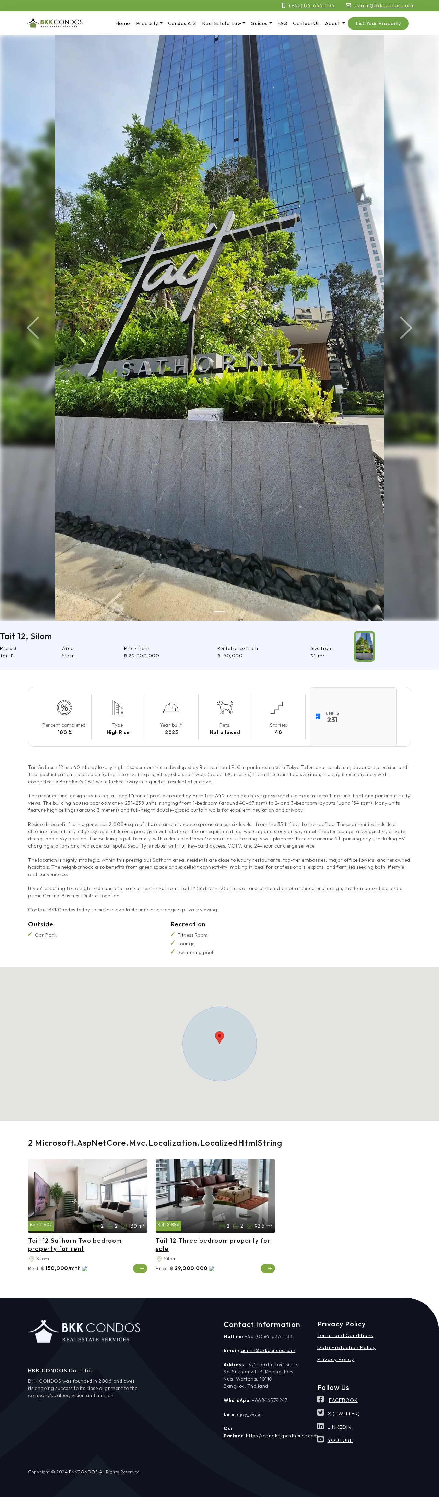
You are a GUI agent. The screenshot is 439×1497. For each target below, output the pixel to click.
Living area (123, 1226)
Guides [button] (259, 23)
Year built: (171, 725)
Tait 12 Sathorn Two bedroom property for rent (75, 1244)
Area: (31, 1259)
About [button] (333, 23)
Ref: (34, 1224)
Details (140, 1268)
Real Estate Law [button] (221, 23)
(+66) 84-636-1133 (311, 5)
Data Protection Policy (346, 1347)
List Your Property (378, 23)
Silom (68, 656)
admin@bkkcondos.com (384, 5)
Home (122, 23)
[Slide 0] (219, 611)
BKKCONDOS (83, 1471)
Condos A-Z (182, 23)
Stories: (278, 725)
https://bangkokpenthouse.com (282, 1435)
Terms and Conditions (345, 1335)
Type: (118, 725)
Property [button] (147, 23)
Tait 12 (7, 656)
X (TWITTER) (344, 1413)
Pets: (225, 725)
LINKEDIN (340, 1427)
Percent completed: (64, 725)
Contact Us (306, 23)
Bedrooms (96, 1226)
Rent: (34, 1268)
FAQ (282, 23)
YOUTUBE (340, 1440)
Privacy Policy (335, 1359)
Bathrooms (110, 1226)
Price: (162, 1268)
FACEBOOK (343, 1400)
